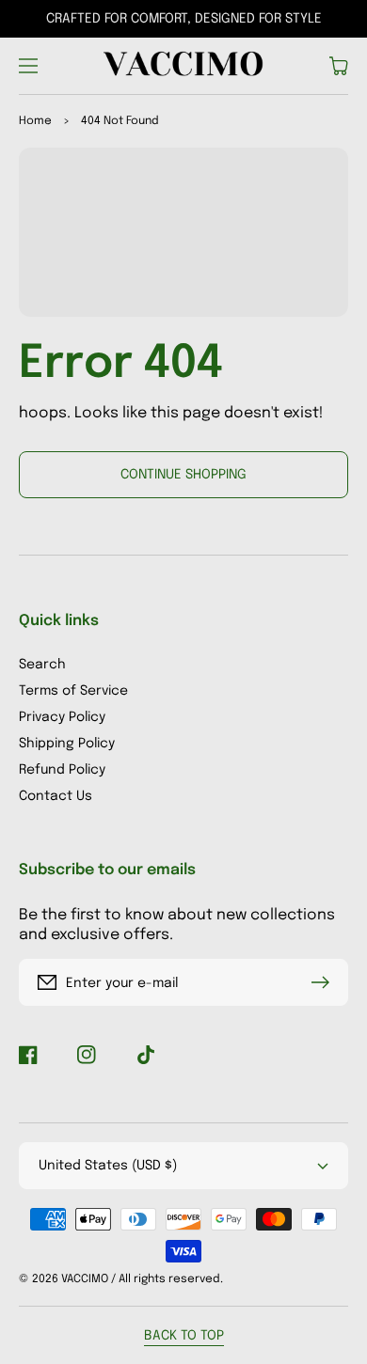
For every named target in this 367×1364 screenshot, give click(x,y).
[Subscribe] (324, 982)
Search (42, 664)
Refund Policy (62, 769)
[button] (28, 65)
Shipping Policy (67, 743)
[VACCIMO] (184, 65)
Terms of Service (73, 691)
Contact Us (55, 796)
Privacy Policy (62, 717)
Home (35, 121)
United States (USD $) (108, 1165)
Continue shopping (183, 474)
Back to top (184, 1335)
